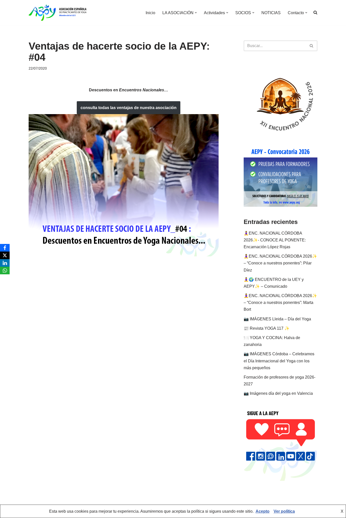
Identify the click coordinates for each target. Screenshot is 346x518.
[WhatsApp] (5, 270)
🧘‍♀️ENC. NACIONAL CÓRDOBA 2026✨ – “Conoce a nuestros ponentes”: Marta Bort (280, 303)
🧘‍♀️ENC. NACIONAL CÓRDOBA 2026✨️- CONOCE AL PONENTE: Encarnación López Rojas (275, 240)
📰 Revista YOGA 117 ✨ (267, 328)
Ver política (284, 511)
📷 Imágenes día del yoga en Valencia (278, 393)
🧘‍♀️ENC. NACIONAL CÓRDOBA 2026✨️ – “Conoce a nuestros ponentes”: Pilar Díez (280, 263)
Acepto (263, 511)
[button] (196, 13)
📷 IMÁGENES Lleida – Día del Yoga (277, 319)
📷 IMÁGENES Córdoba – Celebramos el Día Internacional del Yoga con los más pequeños (279, 361)
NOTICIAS (271, 13)
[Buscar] (311, 45)
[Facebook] (5, 248)
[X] (5, 255)
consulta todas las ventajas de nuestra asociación (129, 108)
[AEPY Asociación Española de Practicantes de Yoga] (57, 13)
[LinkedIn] (5, 263)
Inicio (150, 13)
